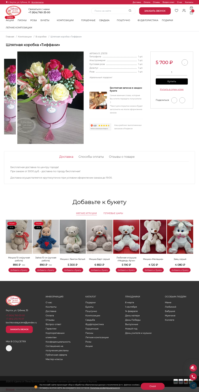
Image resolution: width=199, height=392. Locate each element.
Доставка (137, 2)
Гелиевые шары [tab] (113, 213)
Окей (152, 386)
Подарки (168, 20)
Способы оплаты (91, 156)
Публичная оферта (56, 354)
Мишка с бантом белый (72, 259)
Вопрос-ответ (168, 2)
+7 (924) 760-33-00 (39, 12)
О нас (179, 2)
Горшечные (88, 20)
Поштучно (124, 20)
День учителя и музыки (138, 333)
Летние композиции (19, 27)
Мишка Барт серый (99, 259)
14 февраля (131, 311)
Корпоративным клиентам (55, 335)
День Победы (133, 320)
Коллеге (169, 320)
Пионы (22, 20)
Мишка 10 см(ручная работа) (19, 259)
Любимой (170, 306)
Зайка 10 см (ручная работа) (45, 259)
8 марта (129, 302)
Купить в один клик (172, 89)
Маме (168, 302)
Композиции (65, 20)
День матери (132, 315)
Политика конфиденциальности (105, 388)
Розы (33, 20)
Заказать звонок (19, 329)
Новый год (131, 328)
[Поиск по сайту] (130, 11)
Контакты (189, 2)
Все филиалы (37, 2)
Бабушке (170, 311)
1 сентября (131, 306)
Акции (10, 19)
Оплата (147, 2)
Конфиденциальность (58, 341)
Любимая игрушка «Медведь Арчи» (126, 259)
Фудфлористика (148, 20)
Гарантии (51, 328)
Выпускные (131, 324)
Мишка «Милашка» (153, 259)
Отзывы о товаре (122, 156)
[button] (189, 241)
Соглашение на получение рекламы (57, 348)
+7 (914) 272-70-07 (15, 319)
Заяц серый (180, 259)
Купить (171, 81)
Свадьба (104, 20)
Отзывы (156, 2)
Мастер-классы (54, 359)
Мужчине (170, 315)
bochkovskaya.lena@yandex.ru (21, 322)
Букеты (45, 20)
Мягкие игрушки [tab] (86, 213)
